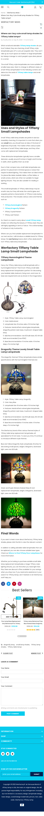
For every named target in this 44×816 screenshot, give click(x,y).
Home (3, 13)
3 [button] (23, 636)
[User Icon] (35, 7)
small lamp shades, (23, 645)
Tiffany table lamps (15, 647)
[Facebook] (3, 754)
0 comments (28, 40)
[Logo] (22, 7)
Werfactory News (13, 13)
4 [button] (25, 636)
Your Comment (6, 686)
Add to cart (11, 617)
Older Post (8, 653)
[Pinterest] (8, 754)
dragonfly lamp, (10, 645)
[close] (42, 2)
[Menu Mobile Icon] (2, 7)
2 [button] (20, 636)
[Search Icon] (10, 7)
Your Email (5, 677)
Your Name (5, 668)
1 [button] (18, 636)
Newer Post (36, 653)
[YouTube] (12, 754)
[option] (11, 613)
